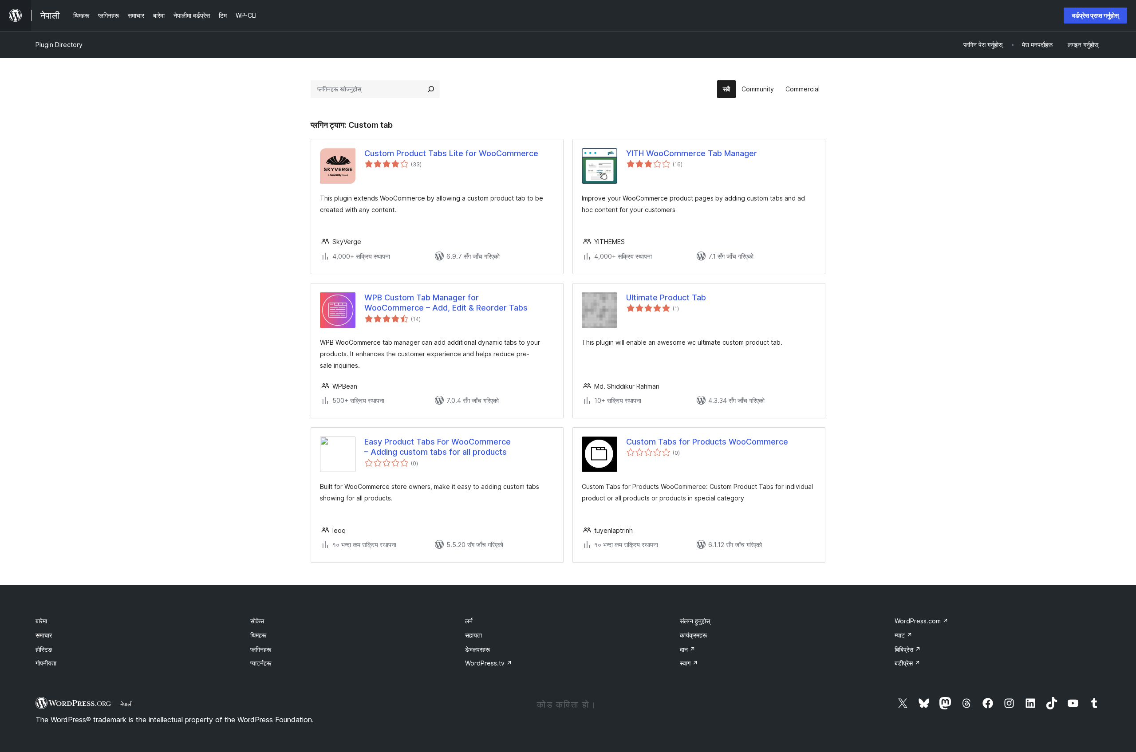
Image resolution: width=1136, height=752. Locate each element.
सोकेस (257, 621)
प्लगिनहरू (260, 649)
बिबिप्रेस (908, 649)
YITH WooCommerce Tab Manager (691, 153)
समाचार (44, 635)
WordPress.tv (488, 663)
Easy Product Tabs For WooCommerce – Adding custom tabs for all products (437, 447)
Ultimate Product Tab (666, 297)
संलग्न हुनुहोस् (695, 621)
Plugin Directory (59, 44)
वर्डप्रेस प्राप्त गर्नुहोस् (1095, 15)
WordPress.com (921, 621)
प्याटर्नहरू (260, 663)
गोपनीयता (46, 663)
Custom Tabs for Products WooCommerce (707, 441)
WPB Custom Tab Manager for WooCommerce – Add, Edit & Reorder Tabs (446, 302)
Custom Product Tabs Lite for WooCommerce (451, 153)
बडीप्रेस (907, 663)
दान (687, 649)
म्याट (903, 635)
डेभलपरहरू (477, 649)
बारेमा (41, 621)
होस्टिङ (44, 649)
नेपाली (126, 704)
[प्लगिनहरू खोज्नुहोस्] (431, 89)
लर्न (469, 621)
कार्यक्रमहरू (693, 635)
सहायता (473, 635)
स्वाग (689, 663)
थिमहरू (258, 635)
